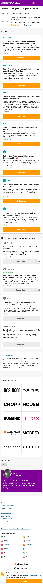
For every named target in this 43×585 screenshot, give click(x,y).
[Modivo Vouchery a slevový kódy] (31, 433)
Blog (2, 525)
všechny (4, 31)
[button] (6, 8)
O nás (2, 503)
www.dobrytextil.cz (10, 355)
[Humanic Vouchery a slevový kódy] (12, 419)
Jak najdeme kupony (6, 518)
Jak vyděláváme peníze (7, 505)
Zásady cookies (5, 516)
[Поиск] (40, 3)
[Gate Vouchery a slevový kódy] (12, 447)
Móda (4, 465)
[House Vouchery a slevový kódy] (31, 404)
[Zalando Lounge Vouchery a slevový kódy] (12, 433)
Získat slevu (21, 58)
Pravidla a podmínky (6, 513)
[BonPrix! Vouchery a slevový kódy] (31, 390)
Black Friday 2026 (6, 521)
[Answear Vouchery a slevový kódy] (12, 390)
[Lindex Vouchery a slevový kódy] (31, 419)
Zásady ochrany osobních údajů (10, 511)
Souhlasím (24, 581)
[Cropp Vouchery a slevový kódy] (12, 404)
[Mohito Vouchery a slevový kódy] (31, 447)
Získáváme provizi (6, 13)
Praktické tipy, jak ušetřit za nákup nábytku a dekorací (15, 529)
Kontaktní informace (6, 508)
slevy (14, 31)
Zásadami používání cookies (32, 575)
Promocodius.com (7, 500)
